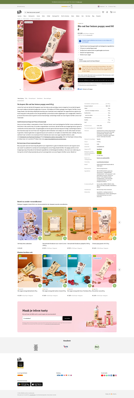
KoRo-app (79, 2)
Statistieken (40, 98)
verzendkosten (89, 35)
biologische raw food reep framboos (30, 137)
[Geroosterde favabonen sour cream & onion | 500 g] (54, 228)
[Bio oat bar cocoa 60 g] (104, 275)
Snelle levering (22, 6)
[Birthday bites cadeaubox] (30, 228)
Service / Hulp (112, 6)
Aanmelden (67, 318)
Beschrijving (21, 98)
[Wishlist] (103, 12)
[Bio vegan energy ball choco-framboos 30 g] (79, 275)
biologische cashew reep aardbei (54, 137)
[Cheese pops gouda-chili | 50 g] (104, 228)
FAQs (26, 98)
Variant (81, 59)
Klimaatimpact (32, 98)
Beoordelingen (47, 98)
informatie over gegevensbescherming (88, 85)
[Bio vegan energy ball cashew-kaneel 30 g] (54, 275)
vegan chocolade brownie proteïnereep (55, 139)
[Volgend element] (20, 89)
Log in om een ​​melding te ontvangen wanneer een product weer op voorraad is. (96, 80)
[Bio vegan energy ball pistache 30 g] (30, 275)
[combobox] (62, 12)
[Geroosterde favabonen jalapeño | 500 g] (79, 228)
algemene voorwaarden (107, 83)
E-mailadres (27, 318)
